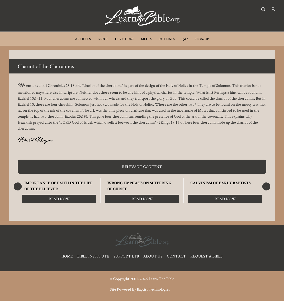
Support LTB (126, 256)
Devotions (124, 39)
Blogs (103, 39)
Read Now (59, 198)
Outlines (167, 39)
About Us (152, 256)
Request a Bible (206, 256)
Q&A (185, 39)
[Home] (142, 15)
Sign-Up (202, 39)
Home (67, 256)
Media (146, 39)
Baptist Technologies (153, 289)
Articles (83, 39)
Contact (176, 256)
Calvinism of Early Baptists (220, 183)
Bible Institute (93, 256)
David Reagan (35, 141)
